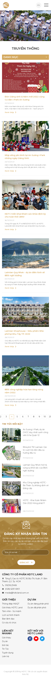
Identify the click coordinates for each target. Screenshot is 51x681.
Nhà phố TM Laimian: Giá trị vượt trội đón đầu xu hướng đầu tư (35, 450)
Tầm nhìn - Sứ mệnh (11, 611)
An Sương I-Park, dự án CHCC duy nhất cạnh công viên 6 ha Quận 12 (35, 432)
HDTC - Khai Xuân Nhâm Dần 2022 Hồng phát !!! (34, 501)
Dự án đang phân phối (38, 603)
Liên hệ (5, 656)
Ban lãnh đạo (8, 619)
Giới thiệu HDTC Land (12, 607)
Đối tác (5, 645)
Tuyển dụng (7, 652)
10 (45, 416)
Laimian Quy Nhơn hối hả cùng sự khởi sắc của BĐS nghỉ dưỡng (35, 468)
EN (38, 5)
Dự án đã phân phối (37, 607)
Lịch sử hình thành (11, 615)
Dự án (5, 641)
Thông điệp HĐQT (10, 603)
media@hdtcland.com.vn (17, 593)
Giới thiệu (6, 637)
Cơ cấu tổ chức (9, 622)
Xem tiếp (9, 112)
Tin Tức (5, 649)
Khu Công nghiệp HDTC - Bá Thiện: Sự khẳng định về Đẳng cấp (35, 485)
